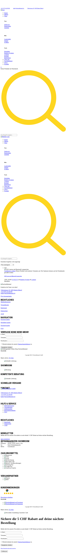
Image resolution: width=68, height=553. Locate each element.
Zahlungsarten (8, 409)
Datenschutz (4, 311)
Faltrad (6, 41)
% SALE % (15, 279)
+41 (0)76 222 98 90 (6, 291)
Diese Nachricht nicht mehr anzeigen (8, 548)
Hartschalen (7, 26)
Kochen (6, 56)
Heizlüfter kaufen (5, 322)
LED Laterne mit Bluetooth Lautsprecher (13, 276)
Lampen (6, 54)
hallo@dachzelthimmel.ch (8, 293)
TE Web (11, 358)
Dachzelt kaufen (5, 325)
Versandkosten (5, 305)
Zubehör (6, 28)
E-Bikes (6, 42)
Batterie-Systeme (9, 53)
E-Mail (3, 334)
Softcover (7, 24)
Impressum (4, 308)
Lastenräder (7, 39)
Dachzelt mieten (5, 319)
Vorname (3, 337)
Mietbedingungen (6, 302)
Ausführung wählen (9, 271)
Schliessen (4, 551)
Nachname (4, 341)
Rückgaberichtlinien (9, 410)
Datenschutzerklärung (24, 344)
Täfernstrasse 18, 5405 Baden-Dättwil (11, 290)
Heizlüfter (7, 51)
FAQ (2, 328)
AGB (2, 314)
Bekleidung (7, 58)
